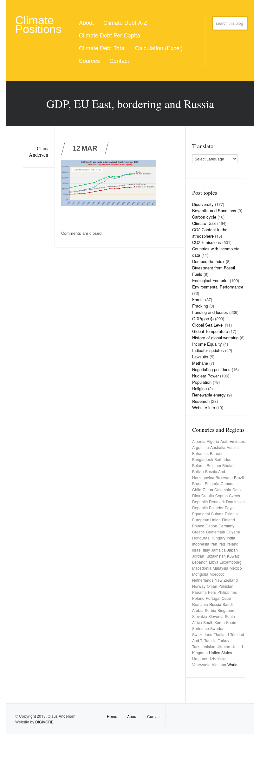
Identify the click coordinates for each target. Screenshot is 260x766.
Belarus (198, 465)
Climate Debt (204, 223)
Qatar (226, 598)
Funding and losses (210, 312)
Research (201, 401)
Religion (199, 388)
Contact (119, 60)
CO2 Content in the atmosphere (209, 233)
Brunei (198, 483)
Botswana (224, 477)
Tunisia (210, 640)
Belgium (214, 465)
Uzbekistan (218, 658)
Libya (213, 562)
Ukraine (223, 646)
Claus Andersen (38, 151)
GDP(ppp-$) (203, 318)
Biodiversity (203, 204)
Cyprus (221, 495)
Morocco (217, 574)
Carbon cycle (204, 217)
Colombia (222, 489)
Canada (228, 483)
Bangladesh (202, 459)
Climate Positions (38, 25)
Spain (231, 622)
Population (201, 382)
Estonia (231, 513)
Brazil (239, 477)
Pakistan (225, 586)
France (198, 525)
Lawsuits (200, 357)
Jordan (198, 556)
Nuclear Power (205, 376)
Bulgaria (212, 483)
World (232, 664)
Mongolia (200, 574)
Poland (198, 598)
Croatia (207, 495)
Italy (206, 549)
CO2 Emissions (206, 242)
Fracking (200, 306)
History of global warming (215, 338)
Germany (226, 525)
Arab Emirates (232, 441)
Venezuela (201, 664)
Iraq (221, 543)
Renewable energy (209, 395)
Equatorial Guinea (208, 513)
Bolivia (198, 471)
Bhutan (228, 465)
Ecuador (216, 507)
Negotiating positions (211, 369)
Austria (233, 447)
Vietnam (219, 664)
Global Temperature (210, 331)
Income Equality (207, 344)
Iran (214, 543)
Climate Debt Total (102, 47)
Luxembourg (231, 562)
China (208, 489)
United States (220, 652)
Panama (199, 592)
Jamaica (218, 549)
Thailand (221, 634)
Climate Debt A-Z (125, 22)
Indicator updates (208, 350)
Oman (212, 586)
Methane (200, 363)
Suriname (200, 628)
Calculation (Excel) (159, 47)
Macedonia (201, 568)
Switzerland (202, 634)
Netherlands (202, 580)
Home (112, 716)
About (86, 22)
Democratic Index (208, 261)
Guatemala (215, 531)
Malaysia (220, 568)
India (231, 537)
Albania (198, 441)
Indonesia (200, 543)
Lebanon (200, 562)
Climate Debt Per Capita (109, 35)
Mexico (236, 568)
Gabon (211, 525)
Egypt (230, 507)
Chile (196, 489)
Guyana (233, 531)
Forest (198, 299)
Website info (203, 407)
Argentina (200, 447)
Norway (198, 586)
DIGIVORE (44, 721)
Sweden (217, 628)
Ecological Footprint (210, 280)
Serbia (210, 610)
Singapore (227, 610)
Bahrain (217, 453)
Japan (232, 549)
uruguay (199, 658)
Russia (215, 604)
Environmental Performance (217, 287)
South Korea (214, 622)
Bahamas (200, 453)
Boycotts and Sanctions (214, 210)
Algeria (213, 441)
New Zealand (226, 580)
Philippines (227, 592)
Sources (89, 60)
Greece (198, 531)
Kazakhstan (215, 556)
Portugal (213, 598)
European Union (206, 519)
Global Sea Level (208, 325)
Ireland (232, 543)
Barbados (222, 459)
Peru (212, 592)
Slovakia (199, 616)
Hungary (218, 537)
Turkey (223, 640)
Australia (217, 447)
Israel (197, 549)
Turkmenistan (203, 646)
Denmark (217, 501)
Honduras (200, 537)
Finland (228, 519)
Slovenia (216, 616)
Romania (200, 604)
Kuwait (233, 556)
